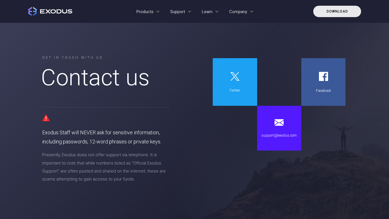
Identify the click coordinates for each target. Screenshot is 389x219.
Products (144, 11)
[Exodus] (52, 11)
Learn (207, 11)
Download (337, 11)
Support (177, 11)
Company (238, 11)
